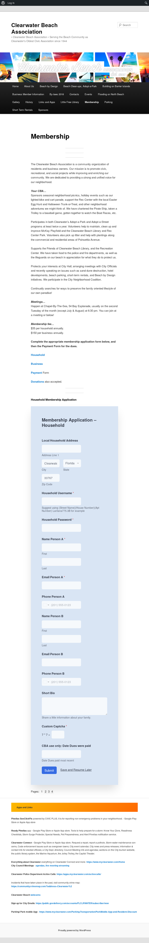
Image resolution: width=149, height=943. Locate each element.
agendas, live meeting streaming (52, 865)
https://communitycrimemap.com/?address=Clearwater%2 (41, 886)
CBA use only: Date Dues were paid (66, 745)
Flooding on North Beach (111, 94)
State (66, 469)
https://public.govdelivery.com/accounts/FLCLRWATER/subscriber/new (72, 903)
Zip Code (47, 484)
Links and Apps (47, 102)
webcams (36, 894)
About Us (29, 86)
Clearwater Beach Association (34, 28)
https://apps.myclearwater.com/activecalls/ (79, 874)
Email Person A (53, 577)
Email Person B (52, 654)
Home (15, 86)
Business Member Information (28, 94)
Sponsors (43, 110)
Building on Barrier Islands (116, 86)
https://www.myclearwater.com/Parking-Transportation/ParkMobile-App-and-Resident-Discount (88, 911)
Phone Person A (53, 596)
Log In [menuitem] (11, 2)
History (29, 102)
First (44, 553)
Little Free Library (70, 102)
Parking (108, 102)
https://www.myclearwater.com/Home (105, 861)
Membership (92, 102)
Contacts (74, 94)
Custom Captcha (54, 726)
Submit (49, 770)
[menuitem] (3, 3)
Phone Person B (53, 673)
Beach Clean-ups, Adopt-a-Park (80, 86)
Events (88, 94)
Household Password (57, 519)
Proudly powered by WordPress (74, 930)
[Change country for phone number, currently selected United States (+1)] (46, 605)
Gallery (16, 102)
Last (44, 568)
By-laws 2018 (57, 94)
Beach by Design (49, 86)
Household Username (58, 493)
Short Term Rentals (22, 110)
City (44, 469)
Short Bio (48, 693)
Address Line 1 (50, 455)
